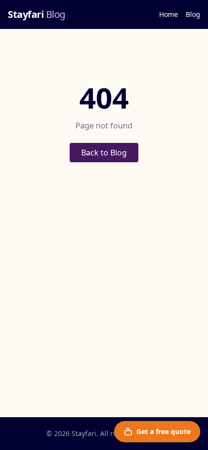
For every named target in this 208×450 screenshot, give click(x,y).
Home (168, 14)
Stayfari (36, 14)
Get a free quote (163, 431)
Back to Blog (104, 152)
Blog (193, 14)
